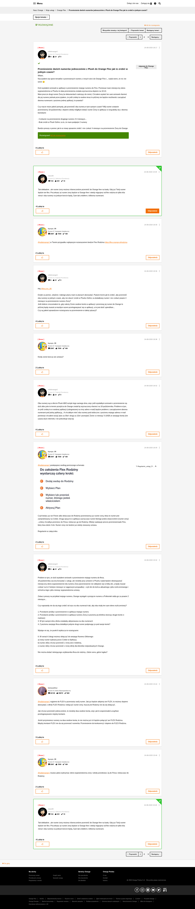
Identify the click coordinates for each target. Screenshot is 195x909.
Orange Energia (34, 901)
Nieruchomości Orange (130, 901)
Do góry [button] (7, 863)
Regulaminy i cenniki (35, 880)
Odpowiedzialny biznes (54, 898)
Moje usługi (50, 10)
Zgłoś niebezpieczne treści (104, 898)
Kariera (105, 880)
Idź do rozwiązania (153, 25)
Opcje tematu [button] (40, 17)
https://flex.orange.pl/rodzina (116, 242)
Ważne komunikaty (47, 901)
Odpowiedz (153, 152)
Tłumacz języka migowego (124, 898)
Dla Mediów (82, 880)
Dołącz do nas (132, 3)
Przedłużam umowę (35, 878)
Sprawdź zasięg (58, 878)
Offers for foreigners (146, 901)
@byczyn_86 (46, 289)
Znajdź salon (57, 875)
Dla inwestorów (83, 878)
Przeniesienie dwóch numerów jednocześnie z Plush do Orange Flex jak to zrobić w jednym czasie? (83, 70)
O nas (105, 875)
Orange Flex (61, 10)
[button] (159, 47)
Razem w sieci (69, 898)
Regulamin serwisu (63, 901)
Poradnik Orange (149, 898)
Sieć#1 (42, 898)
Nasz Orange (38, 10)
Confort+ (138, 898)
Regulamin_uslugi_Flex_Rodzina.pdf (151, 466)
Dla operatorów (83, 875)
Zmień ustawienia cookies (85, 898)
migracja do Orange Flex (146, 67)
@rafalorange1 (44, 242)
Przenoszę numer (34, 875)
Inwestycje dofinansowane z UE (38, 904)
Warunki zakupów (77, 901)
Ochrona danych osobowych (110, 901)
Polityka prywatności (92, 901)
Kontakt (105, 878)
